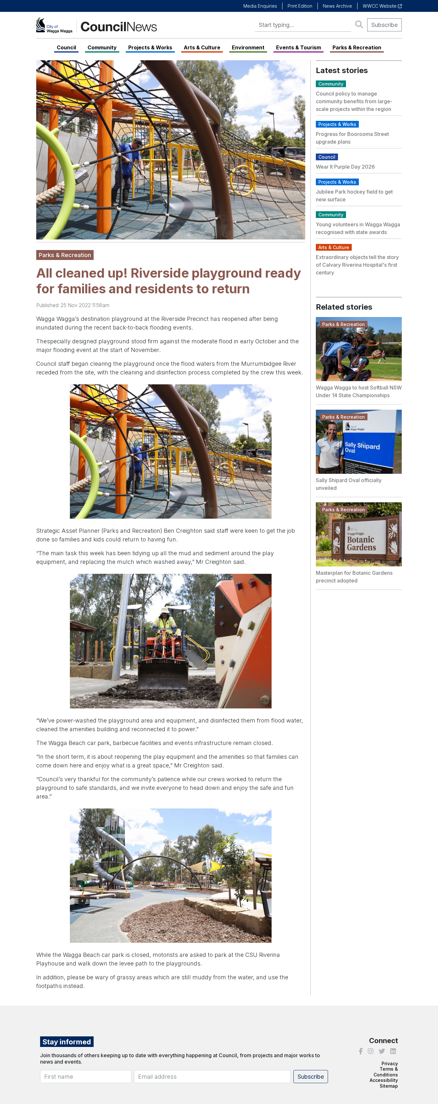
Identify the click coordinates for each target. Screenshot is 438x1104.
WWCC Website (380, 6)
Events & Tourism (298, 47)
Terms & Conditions (386, 1071)
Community (102, 47)
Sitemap (389, 1086)
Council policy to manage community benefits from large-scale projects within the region (354, 101)
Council (66, 47)
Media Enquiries (260, 6)
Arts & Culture (202, 47)
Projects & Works (150, 47)
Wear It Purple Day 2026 (345, 166)
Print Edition (300, 6)
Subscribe (384, 24)
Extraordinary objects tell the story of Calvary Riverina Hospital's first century (357, 265)
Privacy (390, 1063)
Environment (248, 47)
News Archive (337, 6)
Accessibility (384, 1080)
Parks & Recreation (357, 47)
